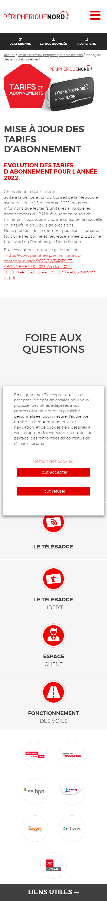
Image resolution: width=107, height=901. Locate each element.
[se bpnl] (35, 791)
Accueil (9, 55)
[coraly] (72, 791)
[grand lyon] (35, 754)
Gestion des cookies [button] (53, 461)
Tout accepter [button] (54, 472)
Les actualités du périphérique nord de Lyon (50, 55)
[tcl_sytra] (53, 865)
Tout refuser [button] (53, 491)
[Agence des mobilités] (72, 754)
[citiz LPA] (72, 828)
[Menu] (95, 16)
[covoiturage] (35, 828)
